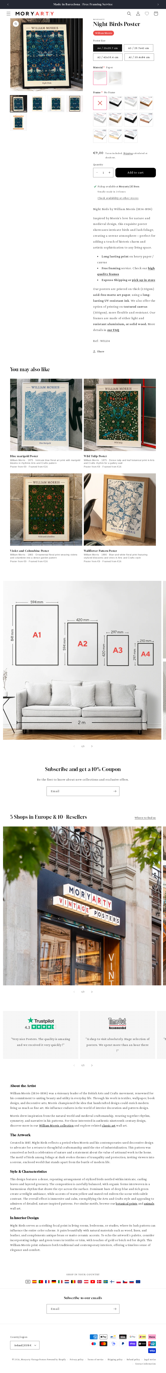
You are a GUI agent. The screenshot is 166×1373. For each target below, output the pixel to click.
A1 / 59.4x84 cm (139, 57)
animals (149, 1203)
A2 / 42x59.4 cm (107, 57)
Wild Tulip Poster (95, 456)
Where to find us (145, 817)
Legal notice (150, 1359)
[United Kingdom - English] (79, 1281)
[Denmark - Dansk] (99, 1281)
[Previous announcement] (7, 4)
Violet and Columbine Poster (29, 550)
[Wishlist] (147, 13)
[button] (8, 13)
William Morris (103, 33)
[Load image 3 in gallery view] (56, 103)
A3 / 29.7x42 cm (138, 48)
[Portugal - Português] (40, 1281)
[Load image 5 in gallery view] (18, 122)
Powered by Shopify (56, 1359)
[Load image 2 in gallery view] (37, 103)
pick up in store (143, 280)
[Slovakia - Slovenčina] (131, 1281)
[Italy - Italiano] (60, 1281)
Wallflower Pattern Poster (100, 550)
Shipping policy (115, 1359)
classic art (109, 1125)
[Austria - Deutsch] (86, 1281)
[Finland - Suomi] (112, 1281)
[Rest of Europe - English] (138, 1281)
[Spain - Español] (34, 1281)
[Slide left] (74, 746)
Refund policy (133, 1359)
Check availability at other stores (118, 198)
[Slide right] (91, 746)
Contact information (145, 1363)
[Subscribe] (114, 791)
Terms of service (95, 1359)
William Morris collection (56, 1125)
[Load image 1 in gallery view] (18, 103)
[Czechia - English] (125, 1281)
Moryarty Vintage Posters (33, 1359)
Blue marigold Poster (24, 456)
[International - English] (28, 1281)
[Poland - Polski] (118, 1281)
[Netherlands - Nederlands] (66, 1281)
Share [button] (100, 351)
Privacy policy (77, 1359)
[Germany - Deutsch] (53, 1281)
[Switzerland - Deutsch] (92, 1281)
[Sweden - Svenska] (105, 1281)
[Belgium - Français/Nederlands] (73, 1281)
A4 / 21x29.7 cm (107, 48)
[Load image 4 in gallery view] (74, 103)
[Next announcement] (158, 4)
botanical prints (126, 1203)
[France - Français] (47, 1281)
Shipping (128, 153)
